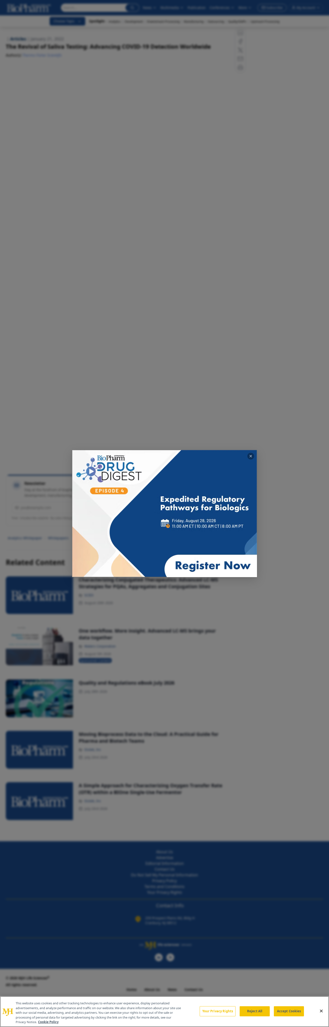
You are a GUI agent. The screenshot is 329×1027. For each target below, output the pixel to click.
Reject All (254, 1011)
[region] (164, 1011)
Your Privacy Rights (217, 1011)
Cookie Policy (48, 1022)
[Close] (321, 1011)
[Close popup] (250, 456)
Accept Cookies (289, 1011)
